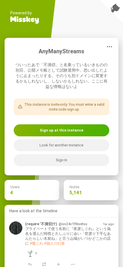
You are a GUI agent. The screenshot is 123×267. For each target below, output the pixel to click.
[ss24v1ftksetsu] (15, 228)
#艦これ (36, 244)
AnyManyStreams (61, 51)
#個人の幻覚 (54, 244)
